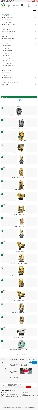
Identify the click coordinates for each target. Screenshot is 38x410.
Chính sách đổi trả (14, 375)
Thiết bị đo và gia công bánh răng (7, 17)
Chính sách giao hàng (14, 374)
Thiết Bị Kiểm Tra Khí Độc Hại (6, 33)
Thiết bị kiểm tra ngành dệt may (7, 40)
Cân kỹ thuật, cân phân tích (6, 19)
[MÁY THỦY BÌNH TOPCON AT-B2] (21, 196)
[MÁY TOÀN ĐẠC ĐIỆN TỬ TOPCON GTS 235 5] (21, 270)
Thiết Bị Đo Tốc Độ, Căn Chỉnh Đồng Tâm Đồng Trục (10, 82)
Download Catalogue (5, 368)
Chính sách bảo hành (14, 377)
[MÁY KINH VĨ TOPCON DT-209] (21, 208)
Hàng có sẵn (4, 92)
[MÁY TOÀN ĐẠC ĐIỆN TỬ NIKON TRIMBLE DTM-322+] (21, 344)
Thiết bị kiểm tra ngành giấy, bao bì (8, 38)
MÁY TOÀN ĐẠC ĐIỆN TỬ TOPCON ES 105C (19, 165)
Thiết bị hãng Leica (6, 55)
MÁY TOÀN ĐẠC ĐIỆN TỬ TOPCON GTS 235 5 (19, 275)
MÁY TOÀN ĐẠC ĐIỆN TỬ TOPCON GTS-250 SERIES (19, 263)
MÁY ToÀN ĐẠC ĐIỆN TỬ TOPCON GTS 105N (19, 177)
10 (25, 354)
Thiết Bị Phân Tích (5, 86)
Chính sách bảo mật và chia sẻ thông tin (23, 365)
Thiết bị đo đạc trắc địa (6, 43)
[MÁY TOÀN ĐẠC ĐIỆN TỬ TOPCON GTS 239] (21, 135)
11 (27, 354)
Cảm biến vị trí (4, 87)
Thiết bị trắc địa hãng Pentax (7, 50)
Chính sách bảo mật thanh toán (14, 365)
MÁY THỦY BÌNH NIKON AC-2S (19, 337)
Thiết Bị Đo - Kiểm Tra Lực (6, 75)
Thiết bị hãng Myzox (6, 68)
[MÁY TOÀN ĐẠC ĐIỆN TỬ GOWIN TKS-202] (21, 122)
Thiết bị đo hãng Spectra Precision (8, 60)
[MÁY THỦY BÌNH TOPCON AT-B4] (21, 295)
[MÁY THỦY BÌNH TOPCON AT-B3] (21, 245)
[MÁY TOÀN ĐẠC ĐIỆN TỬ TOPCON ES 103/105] (21, 307)
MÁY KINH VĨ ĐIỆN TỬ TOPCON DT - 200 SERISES (19, 325)
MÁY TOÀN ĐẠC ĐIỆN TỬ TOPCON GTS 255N (19, 288)
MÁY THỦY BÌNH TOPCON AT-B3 (19, 251)
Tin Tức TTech (4, 365)
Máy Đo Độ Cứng (4, 79)
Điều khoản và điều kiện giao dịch (5, 363)
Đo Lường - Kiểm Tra (9, 10)
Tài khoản (29, 6)
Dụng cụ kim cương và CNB (6, 22)
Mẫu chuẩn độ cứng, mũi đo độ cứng (8, 31)
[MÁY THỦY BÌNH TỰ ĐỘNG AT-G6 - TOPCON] (21, 147)
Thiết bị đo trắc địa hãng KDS (7, 53)
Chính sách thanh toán (14, 372)
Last (31, 354)
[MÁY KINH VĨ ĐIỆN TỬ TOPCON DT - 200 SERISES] (21, 319)
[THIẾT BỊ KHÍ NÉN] (19, 99)
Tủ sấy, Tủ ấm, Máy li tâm (6, 29)
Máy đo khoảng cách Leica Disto (8, 65)
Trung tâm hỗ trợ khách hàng (14, 362)
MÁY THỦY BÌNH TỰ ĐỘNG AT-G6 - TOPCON (19, 152)
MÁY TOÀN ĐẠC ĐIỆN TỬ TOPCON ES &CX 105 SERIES (19, 238)
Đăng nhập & (30, 4)
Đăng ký (29, 5)
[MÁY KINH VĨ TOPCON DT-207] (21, 184)
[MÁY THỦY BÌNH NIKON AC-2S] (21, 331)
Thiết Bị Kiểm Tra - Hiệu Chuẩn (7, 77)
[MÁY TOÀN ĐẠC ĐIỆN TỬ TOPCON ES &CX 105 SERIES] (21, 233)
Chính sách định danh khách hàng (14, 369)
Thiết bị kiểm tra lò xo (5, 15)
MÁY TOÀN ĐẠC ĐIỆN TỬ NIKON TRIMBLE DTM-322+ (19, 349)
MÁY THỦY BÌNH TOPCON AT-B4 (19, 300)
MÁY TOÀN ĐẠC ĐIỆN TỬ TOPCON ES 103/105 (19, 312)
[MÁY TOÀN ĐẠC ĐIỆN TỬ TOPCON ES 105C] (21, 159)
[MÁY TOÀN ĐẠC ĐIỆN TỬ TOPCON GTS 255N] (21, 282)
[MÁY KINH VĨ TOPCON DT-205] (21, 221)
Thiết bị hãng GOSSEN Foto (6, 70)
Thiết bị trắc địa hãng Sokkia (7, 48)
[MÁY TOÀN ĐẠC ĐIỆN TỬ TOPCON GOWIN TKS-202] (19, 110)
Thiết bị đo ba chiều (5, 26)
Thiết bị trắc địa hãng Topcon (7, 45)
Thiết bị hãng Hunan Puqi (7, 58)
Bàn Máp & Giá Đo (5, 84)
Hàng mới (4, 94)
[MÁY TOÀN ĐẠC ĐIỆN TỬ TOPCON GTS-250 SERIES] (21, 258)
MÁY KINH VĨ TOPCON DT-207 (19, 189)
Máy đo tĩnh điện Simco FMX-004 (27, 407)
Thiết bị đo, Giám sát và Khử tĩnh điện (8, 24)
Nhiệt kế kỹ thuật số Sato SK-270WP (16, 407)
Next (29, 354)
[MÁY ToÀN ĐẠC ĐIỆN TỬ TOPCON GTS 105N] (21, 172)
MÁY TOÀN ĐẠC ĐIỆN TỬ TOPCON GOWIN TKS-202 (19, 115)
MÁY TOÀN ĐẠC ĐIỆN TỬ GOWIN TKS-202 (19, 128)
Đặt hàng (3, 118)
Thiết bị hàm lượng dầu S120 (24, 402)
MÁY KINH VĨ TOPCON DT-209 (19, 214)
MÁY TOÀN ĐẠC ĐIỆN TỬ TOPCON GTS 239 (19, 140)
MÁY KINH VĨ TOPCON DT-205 (19, 226)
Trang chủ (3, 10)
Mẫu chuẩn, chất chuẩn (6, 36)
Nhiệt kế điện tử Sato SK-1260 (5, 407)
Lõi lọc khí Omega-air (15, 402)
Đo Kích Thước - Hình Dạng (6, 72)
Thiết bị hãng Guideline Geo (7, 63)
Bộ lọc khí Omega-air (8, 402)
